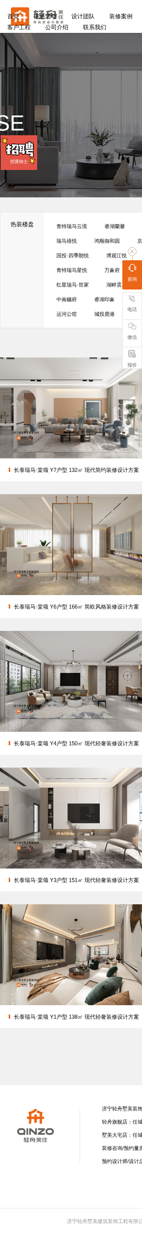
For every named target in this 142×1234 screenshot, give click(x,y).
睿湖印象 (104, 299)
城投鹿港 (104, 314)
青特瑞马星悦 (71, 270)
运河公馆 (66, 314)
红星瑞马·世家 (72, 285)
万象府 (112, 270)
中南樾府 (66, 299)
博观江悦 (116, 255)
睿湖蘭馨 (114, 226)
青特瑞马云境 (71, 226)
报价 (132, 365)
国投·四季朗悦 (72, 255)
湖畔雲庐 (116, 285)
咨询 (132, 279)
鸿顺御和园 (107, 241)
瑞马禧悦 (66, 241)
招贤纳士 (19, 161)
